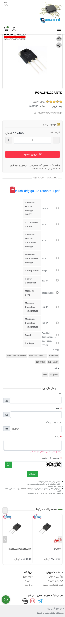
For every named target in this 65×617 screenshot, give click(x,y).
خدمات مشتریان (54, 572)
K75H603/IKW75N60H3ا (19, 549)
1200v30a (40, 362)
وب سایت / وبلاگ (54, 422)
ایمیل (57, 408)
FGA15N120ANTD (37, 356)
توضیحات (51, 178)
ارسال (32, 474)
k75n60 (57, 549)
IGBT (45, 374)
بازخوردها (38, 178)
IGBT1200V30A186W (16, 356)
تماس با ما (27, 580)
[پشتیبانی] (25, 602)
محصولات (54, 374)
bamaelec (53, 356)
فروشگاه (28, 572)
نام (60, 393)
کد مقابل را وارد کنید (51, 458)
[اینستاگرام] (32, 602)
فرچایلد (53, 106)
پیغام (57, 436)
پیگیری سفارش (55, 576)
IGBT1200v (53, 362)
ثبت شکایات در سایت (53, 585)
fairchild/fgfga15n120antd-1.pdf (37, 191)
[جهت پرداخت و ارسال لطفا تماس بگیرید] (6, 599)
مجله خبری (27, 576)
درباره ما (28, 585)
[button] (60, 539)
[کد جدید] (8, 465)
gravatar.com (25, 489)
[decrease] (56, 140)
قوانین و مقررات (55, 580)
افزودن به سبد (31, 154)
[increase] (8, 140)
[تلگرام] (40, 602)
